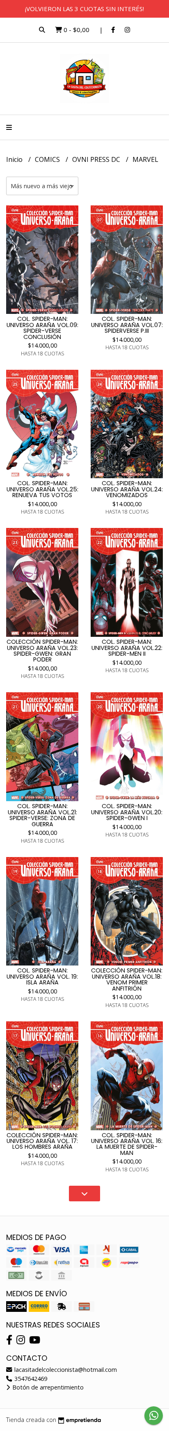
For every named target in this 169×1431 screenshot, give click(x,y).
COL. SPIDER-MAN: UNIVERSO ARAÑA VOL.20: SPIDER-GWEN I (126, 812)
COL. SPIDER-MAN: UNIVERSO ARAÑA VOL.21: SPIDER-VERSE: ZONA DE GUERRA (42, 815)
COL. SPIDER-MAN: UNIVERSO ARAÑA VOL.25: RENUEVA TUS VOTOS (42, 489)
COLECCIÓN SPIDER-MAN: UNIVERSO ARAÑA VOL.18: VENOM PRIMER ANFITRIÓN (126, 979)
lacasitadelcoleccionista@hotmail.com (65, 1369)
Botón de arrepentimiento (47, 1387)
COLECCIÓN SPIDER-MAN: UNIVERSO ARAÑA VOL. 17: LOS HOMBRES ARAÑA (42, 1141)
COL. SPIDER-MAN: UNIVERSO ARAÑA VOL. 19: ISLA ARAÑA (42, 976)
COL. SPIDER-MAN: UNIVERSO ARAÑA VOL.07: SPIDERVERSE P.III (127, 325)
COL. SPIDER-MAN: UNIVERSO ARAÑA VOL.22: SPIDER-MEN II (126, 648)
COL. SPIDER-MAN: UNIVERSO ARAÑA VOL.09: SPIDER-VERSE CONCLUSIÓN (42, 328)
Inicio (15, 159)
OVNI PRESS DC (97, 159)
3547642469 (30, 1379)
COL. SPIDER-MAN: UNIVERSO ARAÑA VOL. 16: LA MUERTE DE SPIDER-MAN (126, 1144)
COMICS (48, 159)
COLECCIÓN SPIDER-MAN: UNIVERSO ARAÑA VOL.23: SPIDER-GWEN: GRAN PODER (42, 651)
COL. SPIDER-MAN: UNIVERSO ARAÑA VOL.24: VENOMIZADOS (127, 489)
